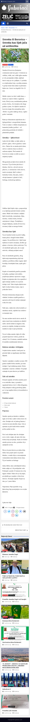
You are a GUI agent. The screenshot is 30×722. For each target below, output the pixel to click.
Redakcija (15, 67)
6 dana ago (7, 556)
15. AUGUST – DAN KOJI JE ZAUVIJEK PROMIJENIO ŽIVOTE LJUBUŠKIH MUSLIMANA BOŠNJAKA (15, 665)
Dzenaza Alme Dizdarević (10, 621)
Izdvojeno (11, 659)
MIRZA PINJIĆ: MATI (20, 530)
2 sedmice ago (7, 644)
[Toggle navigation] (8, 23)
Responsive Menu (27, 1)
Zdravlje (11, 64)
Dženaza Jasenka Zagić (10, 554)
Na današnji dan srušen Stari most (13, 525)
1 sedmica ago (7, 601)
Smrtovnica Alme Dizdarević (11, 642)
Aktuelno (5, 64)
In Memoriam (12, 550)
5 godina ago (7, 67)
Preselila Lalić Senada (9, 710)
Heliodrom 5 (6, 689)
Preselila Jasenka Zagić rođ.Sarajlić (14, 599)
